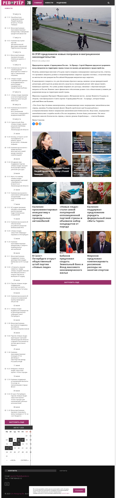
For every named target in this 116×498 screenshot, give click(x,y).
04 (11, 440)
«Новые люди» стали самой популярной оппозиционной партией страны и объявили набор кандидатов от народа (71, 216)
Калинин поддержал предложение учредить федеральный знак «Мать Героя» (99, 213)
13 (19, 444)
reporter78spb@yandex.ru (19, 476)
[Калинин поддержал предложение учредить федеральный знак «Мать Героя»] (99, 193)
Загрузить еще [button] (16, 422)
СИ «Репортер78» (17, 494)
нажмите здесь (65, 493)
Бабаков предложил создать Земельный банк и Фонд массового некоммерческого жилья (71, 264)
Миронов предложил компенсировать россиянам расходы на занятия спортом (98, 262)
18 (11, 448)
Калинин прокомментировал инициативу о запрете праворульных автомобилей (44, 213)
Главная (38, 3)
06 (19, 440)
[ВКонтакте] (33, 123)
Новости (49, 3)
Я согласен (79, 490)
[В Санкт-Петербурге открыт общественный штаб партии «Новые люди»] (44, 242)
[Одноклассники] (36, 123)
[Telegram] (40, 123)
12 (15, 444)
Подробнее (61, 3)
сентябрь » (25, 460)
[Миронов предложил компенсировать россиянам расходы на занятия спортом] (99, 242)
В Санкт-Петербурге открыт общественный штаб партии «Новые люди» (44, 261)
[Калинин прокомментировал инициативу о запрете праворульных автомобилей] (44, 193)
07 (23, 440)
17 (7, 448)
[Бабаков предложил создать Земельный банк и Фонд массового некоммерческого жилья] (72, 242)
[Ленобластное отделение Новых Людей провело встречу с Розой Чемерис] (51, 154)
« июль (13, 460)
